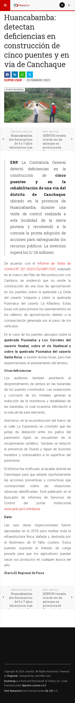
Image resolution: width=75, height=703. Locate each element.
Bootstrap (9, 681)
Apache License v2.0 (34, 685)
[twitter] (30, 74)
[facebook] (7, 74)
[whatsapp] (22, 74)
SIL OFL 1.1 (51, 690)
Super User (13, 80)
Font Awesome (12, 690)
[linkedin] (15, 74)
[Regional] (21, 5)
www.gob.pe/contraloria (22, 509)
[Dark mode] (69, 5)
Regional (12, 675)
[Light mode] (62, 5)
